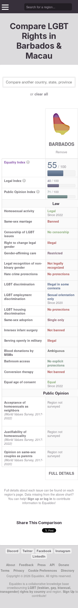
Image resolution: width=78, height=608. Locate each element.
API (52, 565)
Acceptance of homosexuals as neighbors (16, 406)
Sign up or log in (40, 498)
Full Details (61, 473)
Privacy (18, 570)
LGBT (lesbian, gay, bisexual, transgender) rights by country (35, 589)
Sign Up (69, 591)
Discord (12, 551)
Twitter (27, 551)
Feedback (26, 565)
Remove (61, 152)
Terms (5, 570)
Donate (63, 565)
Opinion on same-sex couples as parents (20, 454)
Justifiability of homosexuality (15, 434)
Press (41, 565)
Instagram (62, 551)
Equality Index (14, 162)
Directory (67, 570)
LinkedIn (39, 556)
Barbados (61, 144)
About (10, 565)
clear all (41, 94)
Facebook (44, 551)
